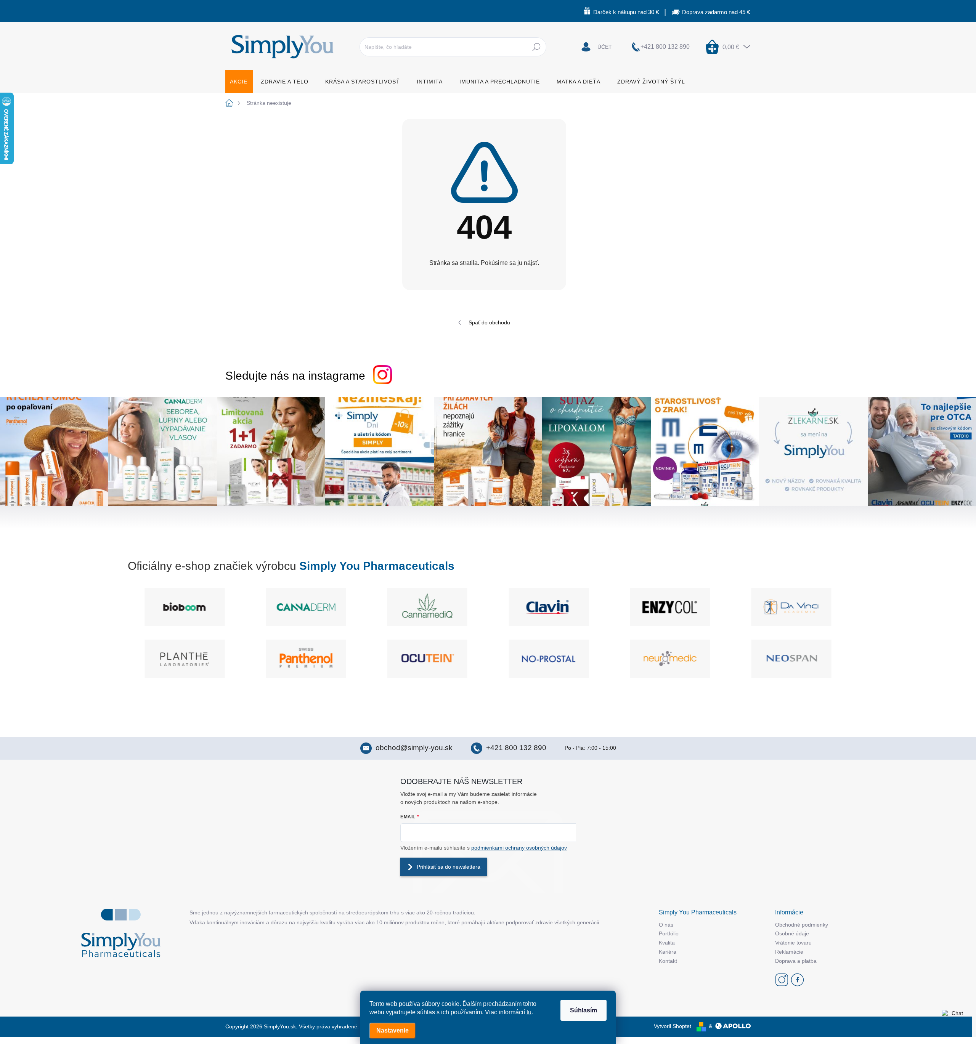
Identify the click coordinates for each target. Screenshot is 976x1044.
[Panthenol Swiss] (412, 659)
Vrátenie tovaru (793, 943)
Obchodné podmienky (801, 925)
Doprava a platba (796, 961)
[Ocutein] (533, 659)
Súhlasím (583, 1010)
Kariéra (667, 952)
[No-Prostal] (655, 659)
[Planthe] (290, 659)
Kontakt (668, 961)
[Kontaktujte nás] (954, 1022)
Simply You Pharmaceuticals (376, 566)
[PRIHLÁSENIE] (596, 46)
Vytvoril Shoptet (672, 1026)
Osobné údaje (792, 933)
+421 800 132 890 (516, 748)
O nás (666, 925)
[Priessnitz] (169, 659)
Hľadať (536, 47)
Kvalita (667, 943)
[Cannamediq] (315, 607)
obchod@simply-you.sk (414, 748)
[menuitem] (239, 81)
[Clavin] (436, 607)
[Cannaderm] (194, 607)
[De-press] (801, 607)
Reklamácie (789, 952)
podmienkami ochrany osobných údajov (519, 848)
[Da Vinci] (679, 607)
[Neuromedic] (776, 659)
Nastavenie (392, 1030)
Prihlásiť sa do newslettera (448, 867)
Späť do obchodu (489, 322)
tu (529, 1012)
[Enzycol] (558, 607)
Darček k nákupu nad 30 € (626, 12)
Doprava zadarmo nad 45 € (716, 12)
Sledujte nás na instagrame (295, 375)
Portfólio (669, 933)
